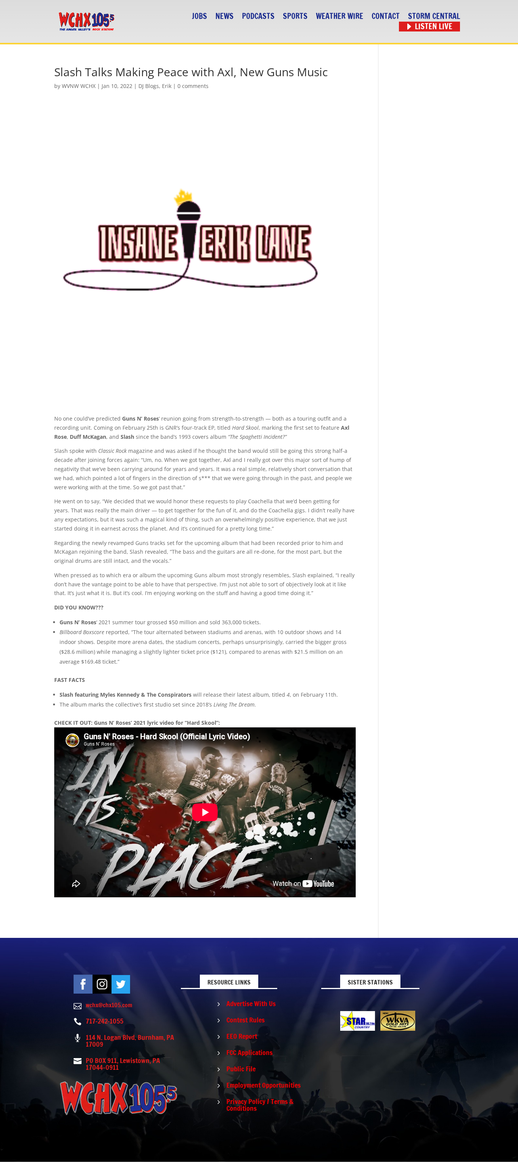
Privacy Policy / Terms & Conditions (260, 1104)
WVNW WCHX (79, 86)
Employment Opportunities (263, 1085)
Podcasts (258, 16)
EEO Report (241, 1036)
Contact (386, 16)
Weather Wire (339, 16)
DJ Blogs (148, 86)
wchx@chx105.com (109, 1005)
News (224, 16)
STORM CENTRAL (434, 16)
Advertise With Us (251, 1003)
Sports (295, 16)
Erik (166, 86)
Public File (241, 1069)
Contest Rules (245, 1020)
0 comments (193, 86)
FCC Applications (249, 1052)
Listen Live (433, 27)
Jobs (199, 16)
